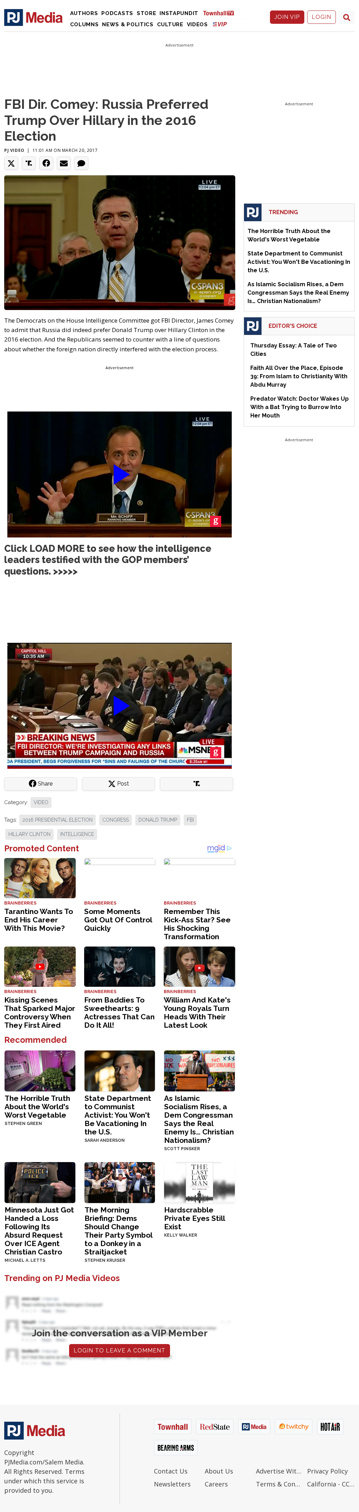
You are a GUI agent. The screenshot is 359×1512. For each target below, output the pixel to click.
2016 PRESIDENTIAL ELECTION (57, 820)
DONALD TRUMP (157, 820)
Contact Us (171, 1471)
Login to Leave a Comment (119, 1350)
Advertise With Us (280, 1471)
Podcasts (117, 13)
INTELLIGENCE (77, 834)
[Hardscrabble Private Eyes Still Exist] (199, 1181)
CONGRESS (115, 820)
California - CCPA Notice (331, 1484)
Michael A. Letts (25, 1260)
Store (146, 13)
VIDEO (41, 802)
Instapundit (179, 13)
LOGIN (321, 17)
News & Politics (128, 24)
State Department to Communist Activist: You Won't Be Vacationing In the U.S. (117, 1115)
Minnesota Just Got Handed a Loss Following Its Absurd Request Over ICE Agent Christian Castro (39, 1230)
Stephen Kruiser (104, 1260)
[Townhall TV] (221, 12)
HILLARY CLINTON (29, 834)
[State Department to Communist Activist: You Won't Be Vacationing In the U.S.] (119, 1070)
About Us (219, 1471)
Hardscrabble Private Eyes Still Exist (194, 1218)
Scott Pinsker (182, 1148)
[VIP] (220, 24)
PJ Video (14, 150)
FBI (190, 820)
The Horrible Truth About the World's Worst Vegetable (37, 1106)
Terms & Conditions (280, 1484)
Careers (216, 1484)
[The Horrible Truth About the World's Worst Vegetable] (40, 1070)
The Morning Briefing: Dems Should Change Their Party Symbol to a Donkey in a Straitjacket (118, 1230)
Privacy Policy (327, 1471)
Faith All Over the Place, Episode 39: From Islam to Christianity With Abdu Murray (298, 376)
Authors (84, 13)
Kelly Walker (180, 1235)
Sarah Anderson (104, 1140)
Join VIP (287, 17)
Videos (197, 24)
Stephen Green (23, 1123)
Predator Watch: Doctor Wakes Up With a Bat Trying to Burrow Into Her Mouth (299, 407)
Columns (84, 24)
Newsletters (172, 1484)
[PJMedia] (33, 17)
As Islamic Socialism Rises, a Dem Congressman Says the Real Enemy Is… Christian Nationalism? (199, 1119)
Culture (170, 24)
